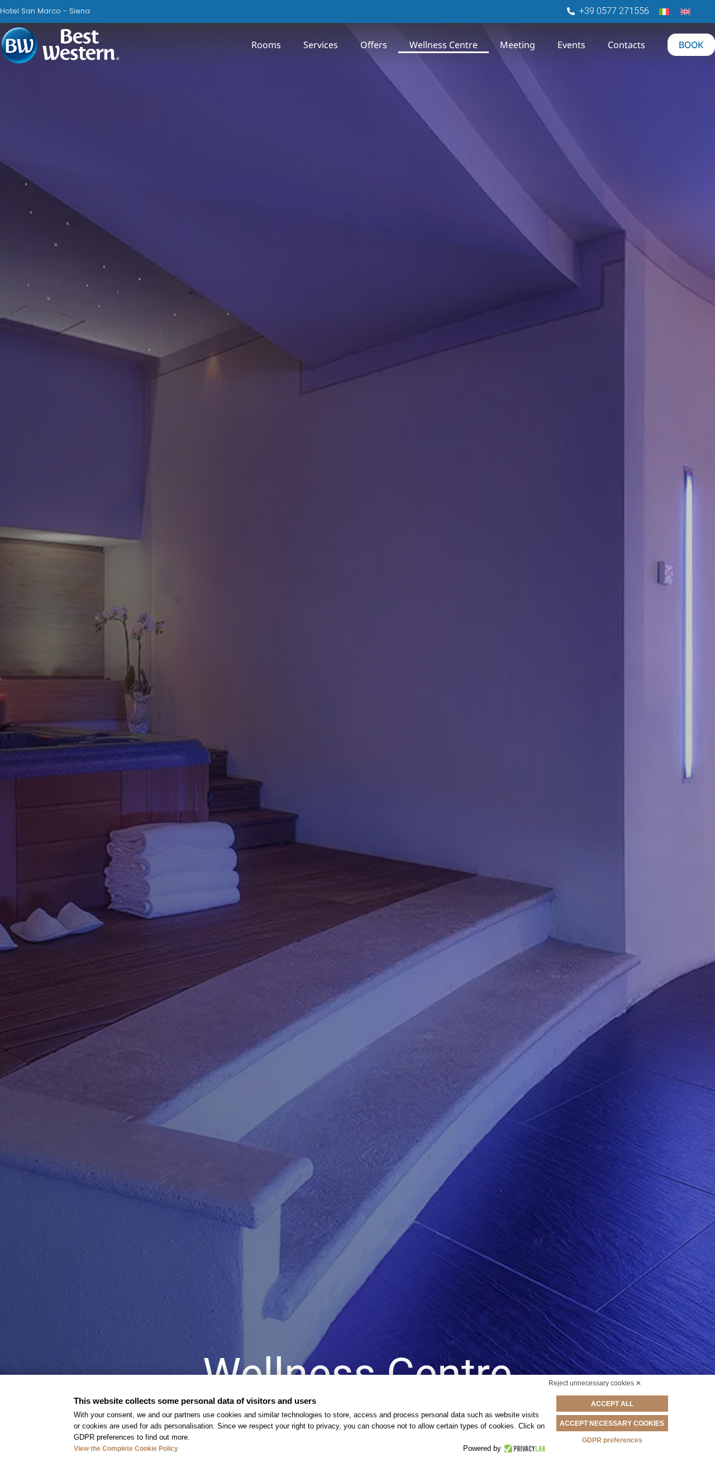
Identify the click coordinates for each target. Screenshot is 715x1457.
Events (571, 45)
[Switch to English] (685, 10)
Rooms (266, 45)
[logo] (107, 45)
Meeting (517, 45)
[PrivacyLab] (523, 1448)
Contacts (626, 45)
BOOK (691, 44)
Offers (373, 45)
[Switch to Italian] (664, 10)
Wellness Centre (443, 45)
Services (320, 45)
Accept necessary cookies (612, 1423)
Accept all (612, 1404)
